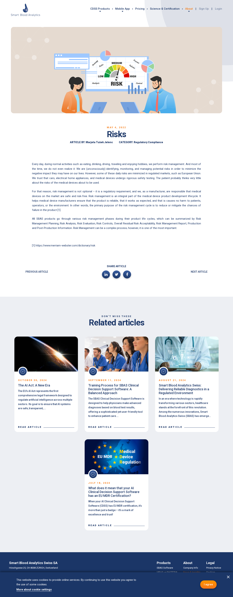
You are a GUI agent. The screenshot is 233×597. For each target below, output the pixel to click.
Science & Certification (165, 8)
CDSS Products (100, 8)
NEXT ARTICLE (199, 271)
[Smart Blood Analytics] (25, 10)
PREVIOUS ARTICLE (36, 271)
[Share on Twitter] (116, 274)
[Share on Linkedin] (106, 274)
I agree (208, 584)
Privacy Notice (213, 567)
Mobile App (122, 8)
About (189, 8)
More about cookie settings (34, 589)
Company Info (190, 567)
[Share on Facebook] (127, 274)
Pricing (140, 8)
